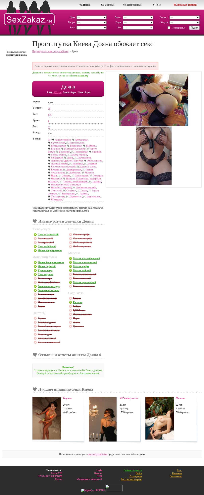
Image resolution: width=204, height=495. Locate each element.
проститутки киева (16, 54)
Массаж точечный (82, 278)
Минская (89, 172)
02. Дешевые (107, 4)
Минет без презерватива (51, 262)
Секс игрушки (45, 274)
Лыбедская (74, 172)
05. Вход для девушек (185, 4)
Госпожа (77, 302)
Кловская (92, 163)
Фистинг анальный (47, 338)
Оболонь (66, 175)
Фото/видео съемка (47, 298)
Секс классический (48, 234)
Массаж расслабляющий (86, 258)
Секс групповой (46, 242)
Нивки (54, 175)
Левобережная (73, 169)
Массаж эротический (84, 282)
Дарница (96, 151)
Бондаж (77, 298)
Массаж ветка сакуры (84, 286)
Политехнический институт (66, 184)
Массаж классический (85, 262)
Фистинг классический (49, 342)
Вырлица (55, 148)
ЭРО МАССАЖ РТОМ (50, 476)
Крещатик (56, 169)
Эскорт (41, 306)
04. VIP (157, 4)
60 (49, 127)
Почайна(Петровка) (61, 187)
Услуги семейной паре (49, 282)
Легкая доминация (82, 314)
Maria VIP (56, 473)
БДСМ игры (79, 310)
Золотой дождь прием (49, 330)
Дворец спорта (58, 154)
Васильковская (58, 145)
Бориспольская (77, 142)
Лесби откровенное (82, 242)
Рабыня (77, 306)
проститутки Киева (97, 454)
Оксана (98, 473)
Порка (76, 318)
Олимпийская (81, 175)
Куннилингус (45, 270)
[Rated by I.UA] (114, 490)
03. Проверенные (132, 4)
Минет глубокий (47, 266)
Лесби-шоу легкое (82, 246)
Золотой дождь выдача (49, 326)
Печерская (56, 178)
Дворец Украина (79, 154)
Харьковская (75, 196)
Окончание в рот (46, 294)
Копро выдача (45, 334)
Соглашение (176, 476)
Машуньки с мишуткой (89, 479)
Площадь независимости (75, 181)
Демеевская (57, 157)
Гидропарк (64, 151)
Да (49, 139)
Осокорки (98, 175)
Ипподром (78, 163)
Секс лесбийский (47, 246)
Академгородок (63, 139)
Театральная (68, 193)
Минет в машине (46, 302)
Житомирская (94, 160)
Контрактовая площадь (63, 166)
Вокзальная (76, 145)
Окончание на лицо (48, 290)
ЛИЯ (99, 476)
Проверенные (178, 27)
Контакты (177, 473)
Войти (139, 473)
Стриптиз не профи (82, 238)
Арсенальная (81, 139)
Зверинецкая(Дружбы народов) (67, 160)
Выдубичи (91, 145)
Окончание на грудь (49, 286)
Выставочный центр (74, 148)
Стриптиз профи (81, 234)
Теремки (83, 193)
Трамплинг (78, 326)
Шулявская (56, 199)
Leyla (99, 470)
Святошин (56, 190)
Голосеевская (81, 151)
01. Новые (84, 4)
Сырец (84, 190)
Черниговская (93, 196)
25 (49, 108)
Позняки (96, 181)
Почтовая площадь (86, 187)
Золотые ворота (59, 163)
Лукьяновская (58, 172)
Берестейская (58, 142)
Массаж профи (81, 266)
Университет (58, 196)
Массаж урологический (84, 274)
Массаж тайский (82, 270)
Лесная (89, 169)
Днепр (70, 157)
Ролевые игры (45, 278)
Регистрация (135, 476)
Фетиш (76, 322)
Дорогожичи (84, 157)
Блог (179, 470)
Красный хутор (88, 166)
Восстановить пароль (131, 479)
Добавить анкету (133, 470)
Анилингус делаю (47, 322)
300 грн (58, 92)
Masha (58, 479)
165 (49, 115)
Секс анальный (45, 238)
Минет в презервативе (50, 250)
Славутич (71, 190)
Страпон (42, 318)
